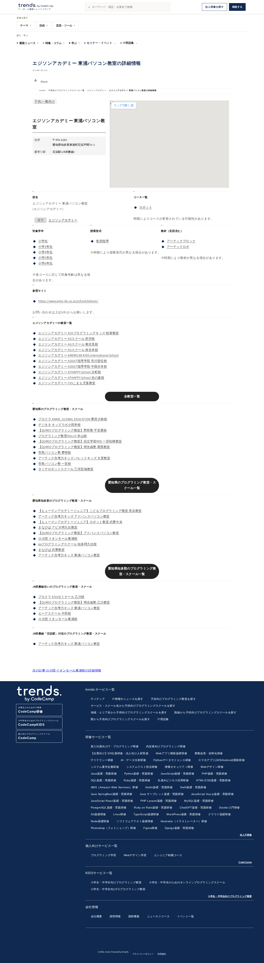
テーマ (25, 25)
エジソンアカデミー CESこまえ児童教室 (66, 383)
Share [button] (44, 81)
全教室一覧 (132, 396)
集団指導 (102, 241)
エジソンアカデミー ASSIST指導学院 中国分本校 (72, 366)
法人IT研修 (246, 835)
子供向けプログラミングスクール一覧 (66, 90)
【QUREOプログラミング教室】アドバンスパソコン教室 (78, 533)
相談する (237, 6)
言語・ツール (65, 25)
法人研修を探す (214, 6)
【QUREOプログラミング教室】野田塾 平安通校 (72, 430)
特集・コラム (55, 43)
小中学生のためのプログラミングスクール (38, 723)
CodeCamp (245, 862)
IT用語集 (130, 43)
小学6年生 (45, 263)
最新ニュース (29, 43)
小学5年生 (45, 258)
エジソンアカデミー (96, 90)
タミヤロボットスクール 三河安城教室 (66, 469)
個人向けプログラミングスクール (34, 736)
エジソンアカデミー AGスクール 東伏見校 (68, 344)
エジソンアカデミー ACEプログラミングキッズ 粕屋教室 (78, 333)
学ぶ (76, 43)
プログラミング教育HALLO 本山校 (62, 436)
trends (42, 90)
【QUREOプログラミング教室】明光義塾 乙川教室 (74, 602)
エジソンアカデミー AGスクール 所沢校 (66, 339)
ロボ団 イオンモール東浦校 (57, 538)
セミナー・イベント (101, 43)
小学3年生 (45, 247)
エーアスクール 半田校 (54, 613)
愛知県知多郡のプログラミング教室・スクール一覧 (132, 571)
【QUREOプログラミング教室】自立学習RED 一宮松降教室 (80, 441)
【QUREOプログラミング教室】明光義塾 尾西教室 (74, 447)
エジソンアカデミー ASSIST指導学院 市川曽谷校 (72, 361)
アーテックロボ (178, 247)
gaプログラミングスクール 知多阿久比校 (67, 544)
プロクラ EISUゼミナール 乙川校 (61, 597)
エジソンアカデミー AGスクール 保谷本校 (68, 350)
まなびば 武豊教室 (51, 550)
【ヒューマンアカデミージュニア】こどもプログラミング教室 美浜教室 (90, 511)
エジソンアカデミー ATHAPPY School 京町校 (69, 372)
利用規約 (162, 954)
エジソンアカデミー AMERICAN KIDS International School (78, 355)
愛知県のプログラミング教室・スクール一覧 (132, 485)
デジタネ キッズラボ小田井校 (59, 425)
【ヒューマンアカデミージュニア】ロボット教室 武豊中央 (80, 522)
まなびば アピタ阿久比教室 (57, 527)
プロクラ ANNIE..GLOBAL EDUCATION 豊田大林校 (72, 419)
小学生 (43, 241)
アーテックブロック (181, 241)
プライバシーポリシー (143, 954)
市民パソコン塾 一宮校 (54, 464)
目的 (43, 25)
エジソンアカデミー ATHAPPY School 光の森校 (71, 378)
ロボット (145, 207)
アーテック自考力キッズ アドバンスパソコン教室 (74, 516)
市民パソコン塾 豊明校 (54, 452)
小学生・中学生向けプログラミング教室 (230, 896)
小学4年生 (45, 252)
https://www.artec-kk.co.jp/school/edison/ (68, 301)
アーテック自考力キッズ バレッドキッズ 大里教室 (74, 458)
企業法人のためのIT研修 (30, 709)
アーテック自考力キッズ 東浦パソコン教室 (69, 555)
